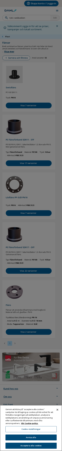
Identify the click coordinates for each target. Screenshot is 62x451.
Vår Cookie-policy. (29, 423)
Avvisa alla (31, 437)
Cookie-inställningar (31, 429)
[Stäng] (57, 410)
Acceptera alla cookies (31, 445)
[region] (31, 428)
